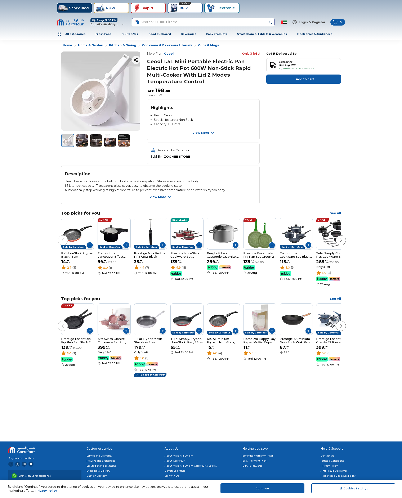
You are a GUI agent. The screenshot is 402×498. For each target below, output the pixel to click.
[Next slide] (337, 236)
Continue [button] (262, 488)
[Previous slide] (58, 236)
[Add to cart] (89, 245)
